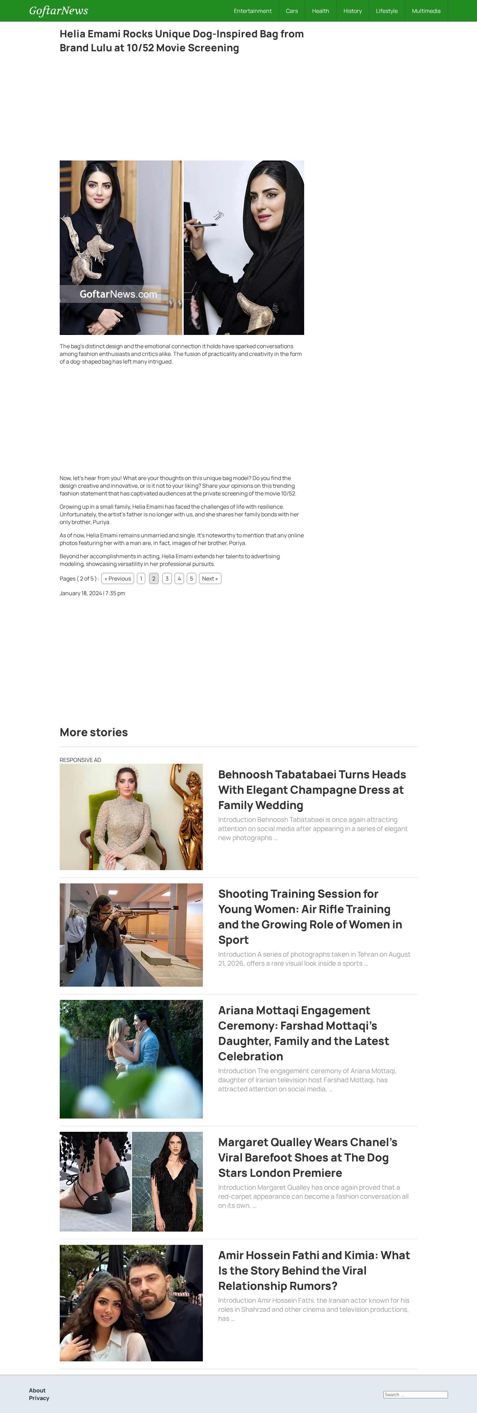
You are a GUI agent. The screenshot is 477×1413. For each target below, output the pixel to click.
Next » (210, 578)
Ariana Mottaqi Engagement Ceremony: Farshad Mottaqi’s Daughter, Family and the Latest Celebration (303, 1033)
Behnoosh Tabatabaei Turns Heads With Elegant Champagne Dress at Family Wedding (312, 790)
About (37, 1390)
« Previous (117, 578)
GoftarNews (58, 10)
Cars (292, 11)
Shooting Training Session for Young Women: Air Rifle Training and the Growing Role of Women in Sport (310, 916)
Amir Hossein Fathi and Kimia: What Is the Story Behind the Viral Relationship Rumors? (314, 1270)
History (353, 11)
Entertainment (253, 11)
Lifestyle (387, 11)
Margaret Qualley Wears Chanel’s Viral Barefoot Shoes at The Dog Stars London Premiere (308, 1157)
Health (320, 11)
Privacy (39, 1398)
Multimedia (426, 11)
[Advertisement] (182, 109)
